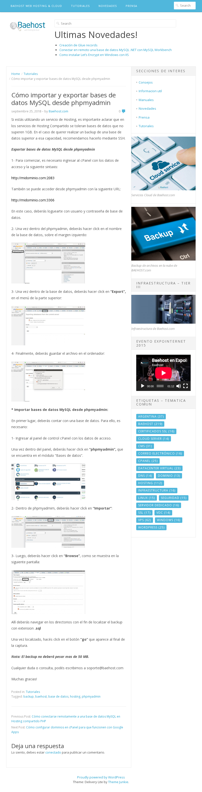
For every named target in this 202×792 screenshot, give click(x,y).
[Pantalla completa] (185, 386)
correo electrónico (160, 453)
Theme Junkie (118, 782)
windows (168, 520)
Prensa (131, 6)
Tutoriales (80, 6)
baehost (41, 696)
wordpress (151, 527)
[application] (163, 373)
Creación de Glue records (78, 45)
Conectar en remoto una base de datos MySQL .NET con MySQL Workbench (115, 50)
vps (144, 520)
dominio (169, 476)
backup (28, 696)
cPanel (148, 461)
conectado (53, 752)
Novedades (108, 6)
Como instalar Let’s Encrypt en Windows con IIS (94, 55)
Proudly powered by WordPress (101, 777)
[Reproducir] (142, 386)
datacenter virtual (159, 468)
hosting (75, 696)
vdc (163, 512)
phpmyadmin (91, 696)
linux (146, 498)
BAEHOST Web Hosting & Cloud (36, 6)
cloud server (153, 439)
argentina (151, 416)
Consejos (146, 82)
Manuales (146, 100)
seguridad (173, 498)
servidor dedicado (158, 505)
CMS (145, 446)
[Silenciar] (178, 386)
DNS (145, 476)
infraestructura (156, 490)
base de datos (58, 696)
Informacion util (150, 91)
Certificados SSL (156, 431)
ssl (144, 512)
